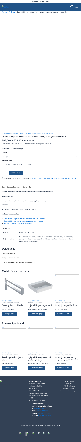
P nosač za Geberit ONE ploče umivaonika (18, 223)
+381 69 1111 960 (44, 415)
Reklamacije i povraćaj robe (69, 391)
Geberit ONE (6, 133)
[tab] (3, 187)
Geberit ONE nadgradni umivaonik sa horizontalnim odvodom (24, 219)
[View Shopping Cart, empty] (70, 6)
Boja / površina (7, 160)
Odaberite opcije (37, 314)
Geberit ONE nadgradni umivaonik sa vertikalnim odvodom (23, 221)
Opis (3, 187)
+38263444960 (42, 411)
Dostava (69, 384)
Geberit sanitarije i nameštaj (43, 133)
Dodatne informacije (14, 187)
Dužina (4, 152)
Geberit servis (69, 381)
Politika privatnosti (69, 388)
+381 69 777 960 (43, 413)
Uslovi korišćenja (69, 386)
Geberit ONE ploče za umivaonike (22, 133)
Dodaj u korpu (16, 173)
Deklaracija (27, 187)
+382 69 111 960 (40, 408)
